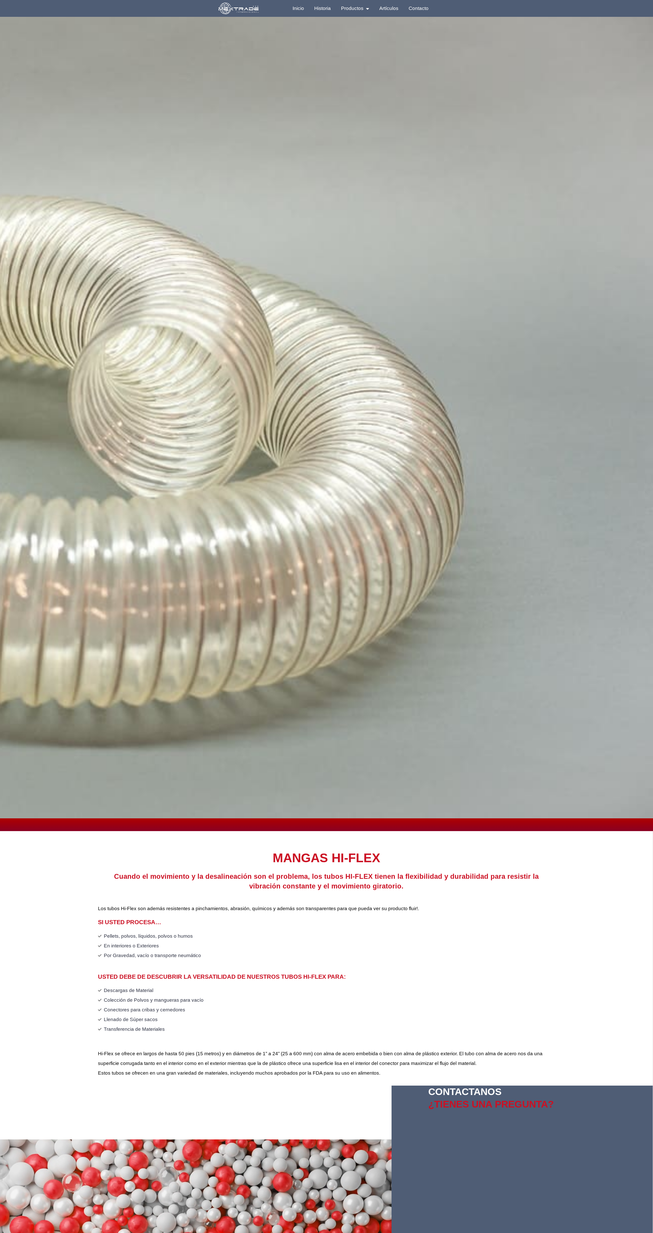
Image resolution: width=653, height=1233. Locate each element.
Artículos (388, 8)
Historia (322, 8)
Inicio (298, 8)
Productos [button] (352, 8)
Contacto (419, 8)
